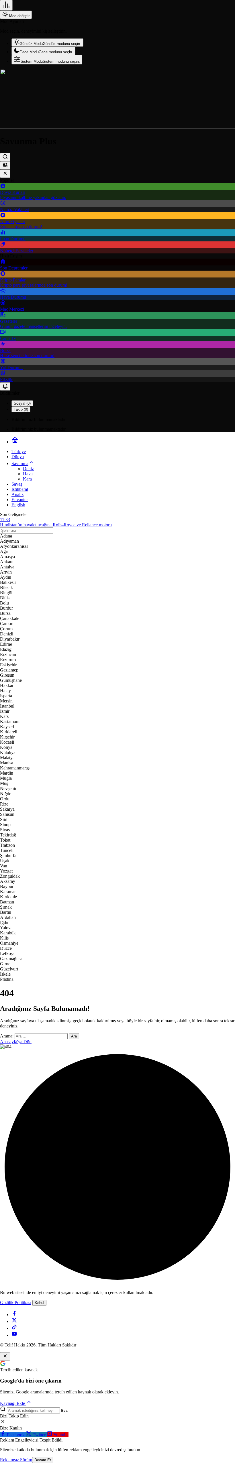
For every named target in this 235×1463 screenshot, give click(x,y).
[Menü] (6, 5)
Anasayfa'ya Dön (16, 1041)
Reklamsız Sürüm (16, 1459)
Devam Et (42, 1460)
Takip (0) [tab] (21, 409)
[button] (5, 165)
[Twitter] (14, 1321)
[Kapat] (5, 174)
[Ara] (5, 157)
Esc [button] (64, 1410)
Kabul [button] (39, 1303)
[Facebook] (14, 1314)
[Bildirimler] (5, 386)
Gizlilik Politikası (15, 1302)
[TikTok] (14, 1328)
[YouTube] (14, 1335)
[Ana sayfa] (14, 441)
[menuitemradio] (47, 42)
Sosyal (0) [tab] (22, 403)
